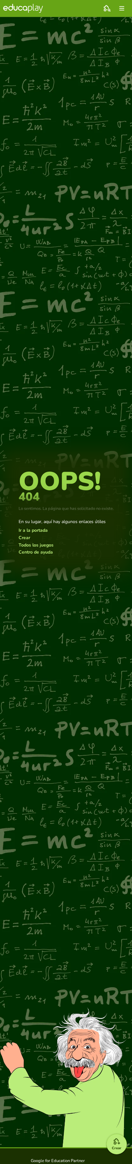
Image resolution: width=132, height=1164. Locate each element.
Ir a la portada (33, 530)
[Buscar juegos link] (107, 8)
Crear (24, 538)
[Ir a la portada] (23, 8)
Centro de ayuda (36, 552)
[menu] (122, 8)
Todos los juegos (36, 545)
